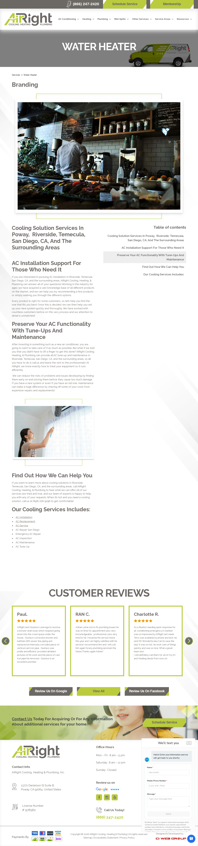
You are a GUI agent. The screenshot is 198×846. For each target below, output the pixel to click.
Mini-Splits (120, 19)
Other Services (140, 19)
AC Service (22, 525)
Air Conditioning (67, 19)
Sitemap (87, 837)
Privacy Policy (127, 837)
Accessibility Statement (105, 837)
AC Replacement (25, 521)
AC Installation (24, 517)
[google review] (106, 789)
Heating (86, 19)
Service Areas (162, 19)
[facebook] (99, 797)
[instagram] (107, 797)
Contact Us (22, 719)
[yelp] (115, 797)
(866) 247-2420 (109, 817)
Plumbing (103, 19)
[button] (69, 19)
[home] (28, 19)
